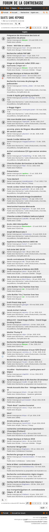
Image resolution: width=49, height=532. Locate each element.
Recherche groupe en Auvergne (21, 454)
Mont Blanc (26, 279)
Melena (25, 199)
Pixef (24, 166)
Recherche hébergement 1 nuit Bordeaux (25, 342)
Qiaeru (45, 521)
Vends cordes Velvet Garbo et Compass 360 (26, 187)
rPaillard (25, 494)
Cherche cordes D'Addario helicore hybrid (25, 216)
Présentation (13, 171)
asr (23, 289)
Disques (18, 291)
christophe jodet (28, 110)
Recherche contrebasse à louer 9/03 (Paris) (26, 350)
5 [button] (40, 28)
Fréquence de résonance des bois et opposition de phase (23, 36)
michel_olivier (27, 86)
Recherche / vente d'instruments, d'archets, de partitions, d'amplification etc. (26, 59)
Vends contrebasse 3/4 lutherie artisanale (26, 259)
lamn (24, 76)
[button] (27, 27)
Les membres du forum (24, 176)
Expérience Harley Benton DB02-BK (22, 242)
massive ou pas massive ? (19, 398)
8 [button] (44, 28)
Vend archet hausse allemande (21, 206)
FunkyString (26, 156)
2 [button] (32, 28)
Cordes (18, 221)
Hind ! (9, 413)
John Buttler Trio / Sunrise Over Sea (23, 287)
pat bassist (26, 400)
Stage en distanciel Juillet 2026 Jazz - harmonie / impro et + (24, 64)
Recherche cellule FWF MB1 (18, 53)
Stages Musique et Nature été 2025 (22, 269)
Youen (24, 362)
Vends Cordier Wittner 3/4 (18, 139)
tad (23, 252)
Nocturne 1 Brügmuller (17, 447)
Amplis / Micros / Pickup (24, 183)
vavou (24, 408)
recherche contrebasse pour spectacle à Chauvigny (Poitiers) (25, 430)
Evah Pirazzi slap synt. (16, 302)
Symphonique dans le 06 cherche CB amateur (27, 380)
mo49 (24, 476)
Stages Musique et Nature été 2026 (22, 73)
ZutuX (24, 244)
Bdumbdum (26, 226)
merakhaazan (27, 181)
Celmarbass (26, 234)
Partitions (19, 136)
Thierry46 (25, 122)
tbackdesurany (28, 467)
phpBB (25, 519)
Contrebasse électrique (24, 246)
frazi (23, 48)
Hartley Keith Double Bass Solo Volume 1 (25, 482)
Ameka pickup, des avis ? (18, 421)
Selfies (18, 418)
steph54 (25, 374)
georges (25, 305)
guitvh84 (25, 189)
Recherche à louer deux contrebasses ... (25, 360)
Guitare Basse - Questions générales (29, 394)
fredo (24, 433)
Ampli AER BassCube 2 (17, 232)
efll (23, 262)
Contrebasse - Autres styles (25, 461)
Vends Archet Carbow (16, 310)
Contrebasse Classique (24, 451)
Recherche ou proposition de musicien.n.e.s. (31, 384)
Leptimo (25, 173)
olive (24, 334)
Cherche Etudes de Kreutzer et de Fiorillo (25, 163)
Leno (24, 56)
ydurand (25, 134)
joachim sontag (28, 98)
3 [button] (35, 28)
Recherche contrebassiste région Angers (25, 474)
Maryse (24, 40)
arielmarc (26, 325)
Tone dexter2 (13, 179)
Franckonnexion (28, 457)
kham (24, 392)
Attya (24, 415)
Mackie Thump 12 (14, 332)
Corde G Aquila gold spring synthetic (23, 95)
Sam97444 (26, 423)
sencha (25, 312)
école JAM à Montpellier (17, 224)
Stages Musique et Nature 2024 (21, 439)
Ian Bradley (44, 517)
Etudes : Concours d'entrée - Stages (28, 70)
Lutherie (18, 42)
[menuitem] (6, 8)
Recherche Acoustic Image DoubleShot (24, 197)
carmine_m (26, 352)
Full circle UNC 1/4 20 (16, 249)
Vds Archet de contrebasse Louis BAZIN (24, 277)
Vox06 (24, 382)
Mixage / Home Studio (24, 50)
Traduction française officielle (33, 521)
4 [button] (37, 28)
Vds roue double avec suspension (22, 119)
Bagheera (26, 209)
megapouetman (28, 142)
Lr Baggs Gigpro (14, 107)
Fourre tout (19, 228)
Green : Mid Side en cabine (18, 46)
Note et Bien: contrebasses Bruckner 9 (24, 464)
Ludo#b (25, 219)
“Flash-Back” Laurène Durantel (20, 405)
